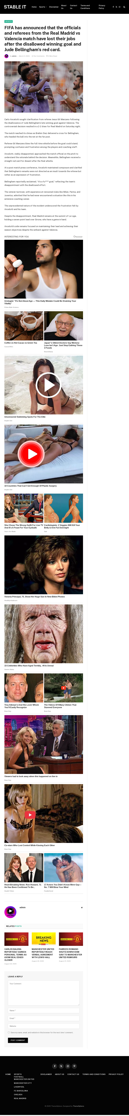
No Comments (39, 56)
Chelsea (18, 1095)
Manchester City (23, 1083)
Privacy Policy (102, 7)
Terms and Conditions (85, 7)
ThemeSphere (78, 1106)
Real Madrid (20, 1098)
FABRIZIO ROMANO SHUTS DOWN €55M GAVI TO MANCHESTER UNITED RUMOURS (70, 953)
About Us (63, 7)
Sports (42, 7)
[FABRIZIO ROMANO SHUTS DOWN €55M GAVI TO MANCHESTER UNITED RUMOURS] (71, 939)
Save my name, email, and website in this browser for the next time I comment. (42, 1033)
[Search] (124, 7)
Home (34, 7)
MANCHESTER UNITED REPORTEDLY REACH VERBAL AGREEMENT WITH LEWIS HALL (43, 953)
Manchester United (24, 1079)
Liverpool (19, 1087)
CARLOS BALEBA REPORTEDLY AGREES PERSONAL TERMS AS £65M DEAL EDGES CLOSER (15, 954)
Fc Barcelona (21, 1091)
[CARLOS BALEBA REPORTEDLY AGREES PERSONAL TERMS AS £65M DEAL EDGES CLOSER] (16, 939)
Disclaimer (54, 7)
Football (19, 1077)
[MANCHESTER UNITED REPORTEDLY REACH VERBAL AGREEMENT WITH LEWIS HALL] (44, 939)
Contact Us (73, 7)
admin (14, 56)
